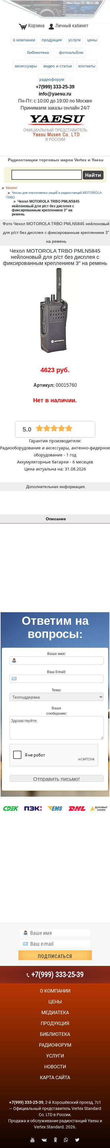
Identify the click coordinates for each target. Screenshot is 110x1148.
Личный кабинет (71, 25)
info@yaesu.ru (55, 93)
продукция (55, 1023)
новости (55, 1067)
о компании (55, 991)
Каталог (11, 187)
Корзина (36, 25)
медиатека (55, 1012)
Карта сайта (55, 1077)
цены (55, 1002)
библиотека (55, 1034)
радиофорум (55, 1045)
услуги (55, 1056)
